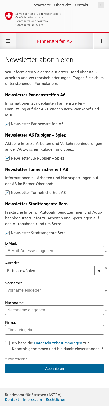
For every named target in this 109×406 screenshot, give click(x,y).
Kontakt (81, 5)
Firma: (10, 322)
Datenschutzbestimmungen (58, 343)
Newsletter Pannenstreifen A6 (37, 123)
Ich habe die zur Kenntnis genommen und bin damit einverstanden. (58, 346)
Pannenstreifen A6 (54, 41)
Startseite (42, 5)
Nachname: (15, 302)
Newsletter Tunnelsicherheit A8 (38, 192)
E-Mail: (11, 243)
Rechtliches (55, 399)
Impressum (32, 399)
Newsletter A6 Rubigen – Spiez (37, 158)
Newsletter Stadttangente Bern (38, 232)
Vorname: (13, 283)
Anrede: (12, 263)
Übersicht (62, 5)
